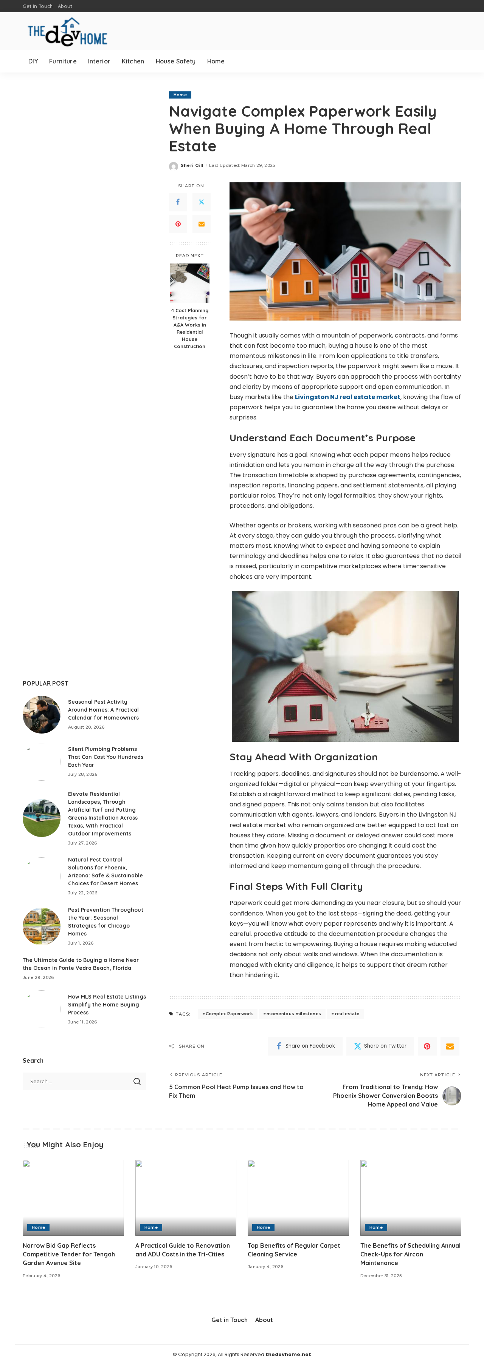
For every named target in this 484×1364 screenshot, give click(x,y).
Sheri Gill (192, 165)
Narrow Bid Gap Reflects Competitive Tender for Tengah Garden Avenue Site (69, 1254)
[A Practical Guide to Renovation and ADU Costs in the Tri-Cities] (186, 1198)
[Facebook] (178, 202)
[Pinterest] (178, 224)
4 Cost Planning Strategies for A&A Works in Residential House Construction (189, 328)
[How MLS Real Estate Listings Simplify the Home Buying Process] (41, 1009)
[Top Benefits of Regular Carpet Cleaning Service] (298, 1198)
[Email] (201, 224)
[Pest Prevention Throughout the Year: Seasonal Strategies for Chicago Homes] (41, 926)
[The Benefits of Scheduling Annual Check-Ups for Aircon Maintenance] (411, 1198)
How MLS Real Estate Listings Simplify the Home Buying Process (107, 1004)
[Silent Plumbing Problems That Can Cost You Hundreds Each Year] (41, 762)
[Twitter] (201, 202)
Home (180, 94)
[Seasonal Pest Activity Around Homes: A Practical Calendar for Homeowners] (41, 715)
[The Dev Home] (66, 31)
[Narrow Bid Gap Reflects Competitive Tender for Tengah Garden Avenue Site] (73, 1198)
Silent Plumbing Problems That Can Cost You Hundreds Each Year (105, 757)
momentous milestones (294, 1013)
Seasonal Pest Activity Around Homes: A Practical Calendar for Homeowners (103, 709)
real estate (347, 1013)
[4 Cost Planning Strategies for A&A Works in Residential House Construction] (189, 283)
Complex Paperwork (229, 1013)
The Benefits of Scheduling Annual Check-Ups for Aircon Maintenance (410, 1254)
